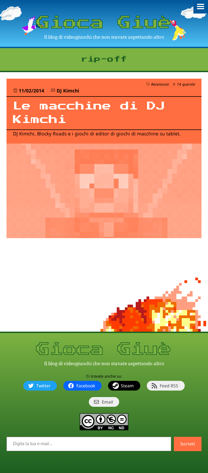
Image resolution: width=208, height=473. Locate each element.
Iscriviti (187, 444)
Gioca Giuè (104, 23)
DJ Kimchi (68, 90)
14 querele (186, 84)
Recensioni (160, 84)
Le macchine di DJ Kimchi (89, 113)
